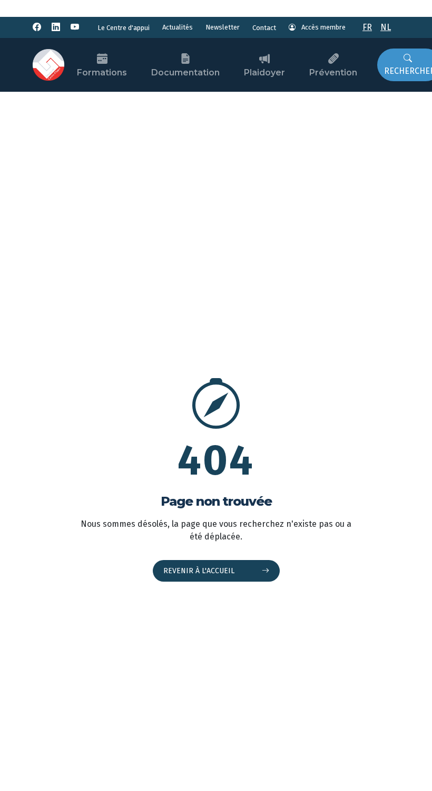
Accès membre (323, 27)
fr (367, 27)
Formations (102, 72)
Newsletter (222, 27)
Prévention (333, 72)
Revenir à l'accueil (200, 570)
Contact (264, 28)
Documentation (185, 72)
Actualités (177, 27)
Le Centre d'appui (123, 28)
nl (385, 27)
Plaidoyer (264, 72)
